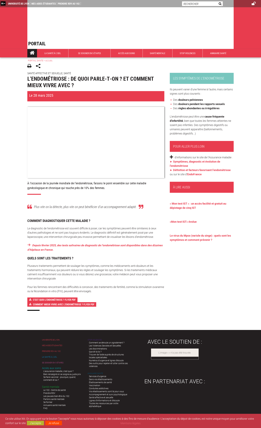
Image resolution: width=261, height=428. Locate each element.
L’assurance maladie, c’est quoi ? (58, 371)
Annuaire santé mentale (54, 405)
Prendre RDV (49, 393)
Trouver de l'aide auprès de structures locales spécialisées (106, 356)
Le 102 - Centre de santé (54, 390)
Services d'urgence (97, 376)
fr (2, 3)
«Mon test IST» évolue (183, 221)
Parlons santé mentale (53, 399)
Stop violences (95, 340)
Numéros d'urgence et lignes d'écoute (106, 360)
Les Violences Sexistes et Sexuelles (105, 345)
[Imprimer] (30, 66)
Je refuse (53, 423)
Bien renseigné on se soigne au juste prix (62, 374)
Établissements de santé (100, 382)
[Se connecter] (255, 4)
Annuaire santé (95, 373)
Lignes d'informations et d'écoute (104, 400)
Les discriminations (98, 348)
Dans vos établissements (100, 379)
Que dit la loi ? (95, 351)
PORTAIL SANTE (35, 60)
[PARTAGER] (39, 66)
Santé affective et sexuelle (101, 397)
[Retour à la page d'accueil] (61, 19)
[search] (202, 3)
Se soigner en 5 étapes (52, 362)
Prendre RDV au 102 (69, 3)
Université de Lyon (18, 3)
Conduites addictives (98, 388)
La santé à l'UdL (49, 357)
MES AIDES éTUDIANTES (43, 3)
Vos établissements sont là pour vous (106, 391)
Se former (47, 402)
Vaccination (94, 385)
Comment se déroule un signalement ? (106, 342)
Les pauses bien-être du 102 (56, 396)
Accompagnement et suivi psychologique (108, 394)
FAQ (45, 408)
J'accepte (35, 423)
